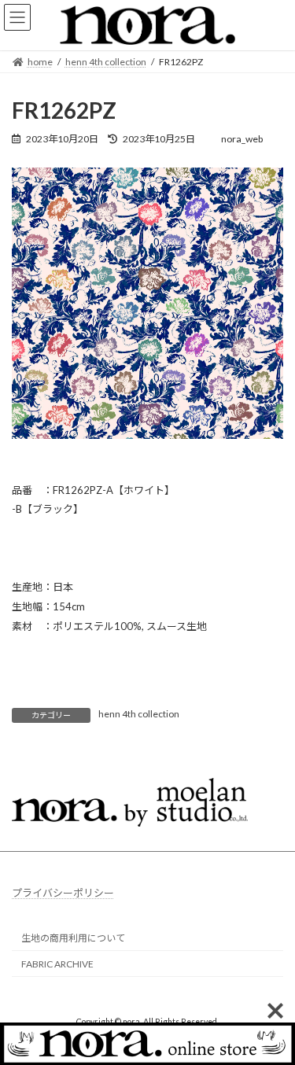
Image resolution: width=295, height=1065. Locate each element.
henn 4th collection (138, 714)
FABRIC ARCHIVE (57, 963)
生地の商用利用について (73, 938)
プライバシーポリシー (63, 892)
